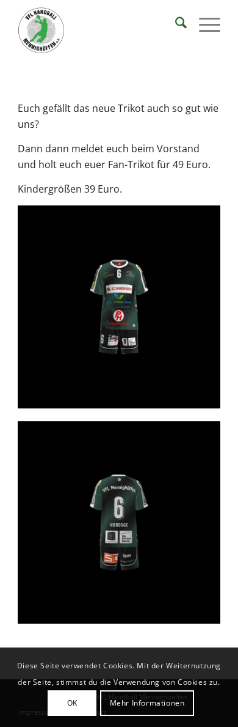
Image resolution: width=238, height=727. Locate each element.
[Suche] (175, 24)
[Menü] (203, 24)
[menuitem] (175, 24)
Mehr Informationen (147, 703)
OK (72, 703)
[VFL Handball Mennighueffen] (98, 30)
